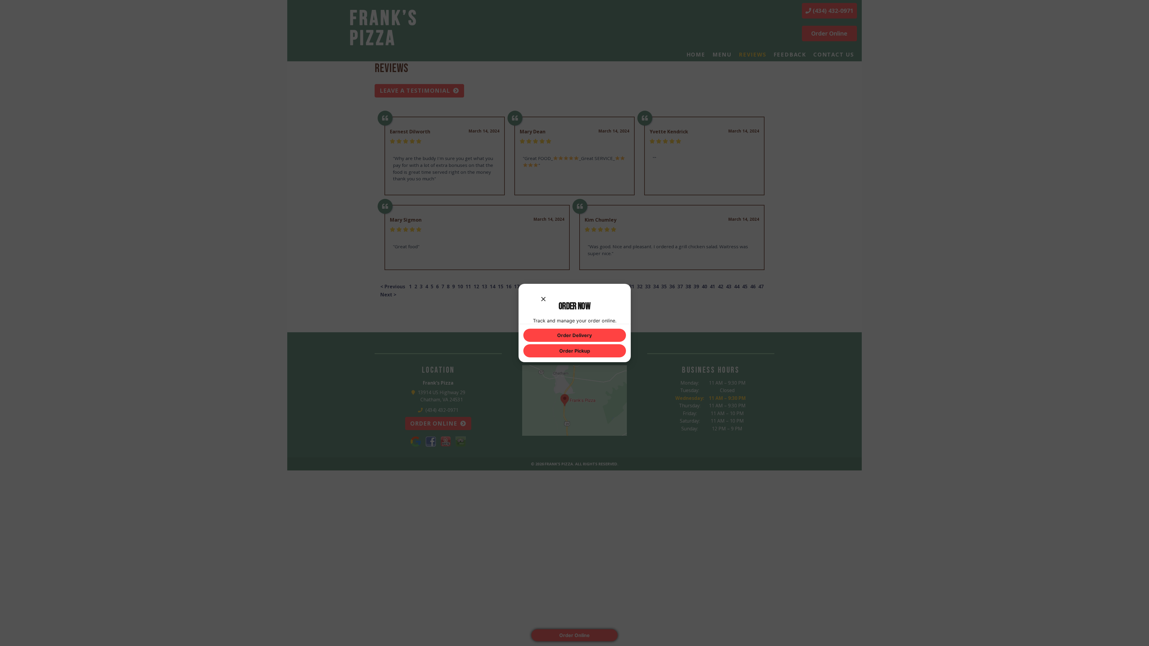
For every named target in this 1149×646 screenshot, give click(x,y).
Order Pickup (574, 351)
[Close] (543, 295)
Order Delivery (574, 335)
